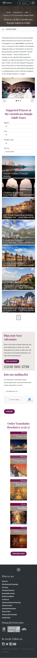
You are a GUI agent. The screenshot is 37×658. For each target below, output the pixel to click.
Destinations (17, 12)
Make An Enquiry (11, 361)
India (26, 12)
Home (8, 12)
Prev (4, 100)
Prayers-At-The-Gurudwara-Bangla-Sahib (18, 15)
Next (32, 100)
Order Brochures (18, 553)
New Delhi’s (20, 43)
